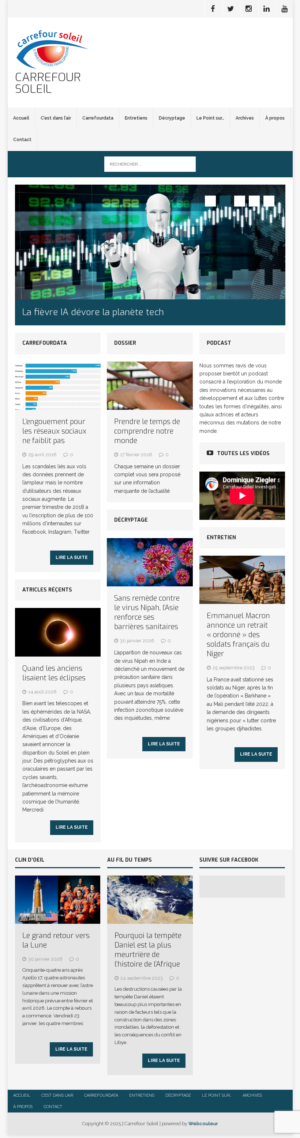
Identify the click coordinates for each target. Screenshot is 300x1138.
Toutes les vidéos (243, 453)
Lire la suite (72, 557)
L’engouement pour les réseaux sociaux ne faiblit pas (54, 431)
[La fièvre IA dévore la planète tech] (150, 242)
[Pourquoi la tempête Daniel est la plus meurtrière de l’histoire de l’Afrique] (150, 919)
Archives (245, 118)
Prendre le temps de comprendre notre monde (147, 431)
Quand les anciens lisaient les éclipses (54, 673)
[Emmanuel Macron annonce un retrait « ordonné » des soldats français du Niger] (242, 599)
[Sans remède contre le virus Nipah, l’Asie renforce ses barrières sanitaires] (150, 582)
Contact (22, 139)
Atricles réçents (47, 589)
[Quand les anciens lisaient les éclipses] (58, 652)
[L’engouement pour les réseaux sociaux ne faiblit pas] (58, 405)
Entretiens (136, 118)
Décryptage (172, 118)
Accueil (21, 118)
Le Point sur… (210, 118)
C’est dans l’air (56, 118)
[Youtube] (285, 9)
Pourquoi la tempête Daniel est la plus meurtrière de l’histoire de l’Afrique (148, 950)
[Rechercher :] (150, 164)
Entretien (221, 537)
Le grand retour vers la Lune (56, 940)
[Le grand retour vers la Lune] (58, 919)
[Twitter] (231, 9)
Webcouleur (203, 1123)
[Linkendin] (267, 9)
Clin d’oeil (29, 860)
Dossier (125, 343)
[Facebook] (213, 9)
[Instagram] (249, 9)
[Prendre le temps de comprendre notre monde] (150, 405)
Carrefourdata (97, 118)
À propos (275, 118)
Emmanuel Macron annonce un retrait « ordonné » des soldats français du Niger (238, 635)
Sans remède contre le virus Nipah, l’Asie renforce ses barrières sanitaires (147, 612)
